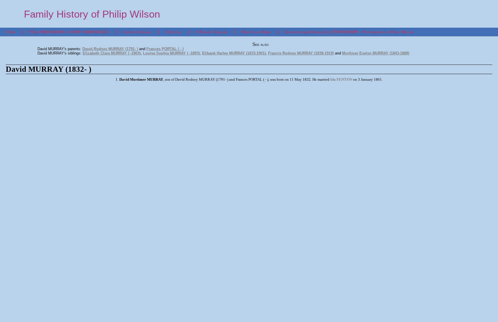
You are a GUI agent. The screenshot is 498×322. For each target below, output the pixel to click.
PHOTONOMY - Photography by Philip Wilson (373, 32)
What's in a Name (256, 32)
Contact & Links (137, 32)
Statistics (173, 32)
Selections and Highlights (307, 32)
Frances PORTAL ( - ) (165, 49)
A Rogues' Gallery (211, 32)
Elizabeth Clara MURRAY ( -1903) (112, 53)
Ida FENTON (341, 79)
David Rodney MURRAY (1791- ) (110, 49)
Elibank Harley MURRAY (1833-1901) (234, 53)
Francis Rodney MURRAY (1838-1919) (301, 53)
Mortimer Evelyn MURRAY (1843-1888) (375, 53)
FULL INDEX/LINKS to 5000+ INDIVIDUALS (69, 32)
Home (10, 32)
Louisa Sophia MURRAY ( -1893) (171, 53)
